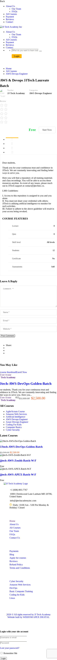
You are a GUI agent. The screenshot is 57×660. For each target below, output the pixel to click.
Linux (12, 598)
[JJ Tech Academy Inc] (16, 483)
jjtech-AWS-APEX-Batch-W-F (18, 474)
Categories (33, 90)
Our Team (16, 9)
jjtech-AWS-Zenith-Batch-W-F (18, 460)
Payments (14, 551)
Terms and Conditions (20, 568)
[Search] (40, 51)
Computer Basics (14, 427)
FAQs (14, 11)
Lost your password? (9, 648)
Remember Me (10, 653)
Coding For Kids (13, 424)
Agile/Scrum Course (15, 411)
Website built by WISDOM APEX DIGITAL (28, 617)
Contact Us (15, 538)
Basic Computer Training (21, 591)
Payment (10, 16)
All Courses (11, 14)
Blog (12, 554)
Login (16, 56)
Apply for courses (18, 558)
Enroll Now (21, 372)
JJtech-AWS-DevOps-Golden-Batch (21, 446)
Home (9, 68)
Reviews (10, 19)
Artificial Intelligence (15, 416)
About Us (10, 6)
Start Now (47, 130)
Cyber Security (13, 430)
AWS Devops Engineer (17, 74)
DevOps (13, 588)
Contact (9, 22)
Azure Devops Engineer (17, 422)
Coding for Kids (17, 594)
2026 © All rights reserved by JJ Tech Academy (28, 614)
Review (3, 101)
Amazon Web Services (16, 414)
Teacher (10, 90)
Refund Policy (16, 564)
